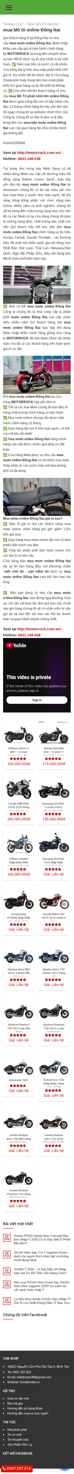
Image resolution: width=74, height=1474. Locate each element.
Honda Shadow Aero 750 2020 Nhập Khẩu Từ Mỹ (53, 1138)
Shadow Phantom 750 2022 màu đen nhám (18, 1028)
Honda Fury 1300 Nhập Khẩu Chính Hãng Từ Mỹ (53, 1083)
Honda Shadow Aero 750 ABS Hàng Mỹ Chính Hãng (19, 1138)
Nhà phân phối (17, 1429)
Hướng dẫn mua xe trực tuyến (27, 1413)
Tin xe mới (14, 1434)
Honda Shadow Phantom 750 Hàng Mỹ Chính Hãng (18, 1194)
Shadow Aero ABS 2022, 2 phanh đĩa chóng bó (19, 973)
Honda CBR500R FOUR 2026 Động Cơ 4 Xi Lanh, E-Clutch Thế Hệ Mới (19, 809)
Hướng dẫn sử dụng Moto (24, 1408)
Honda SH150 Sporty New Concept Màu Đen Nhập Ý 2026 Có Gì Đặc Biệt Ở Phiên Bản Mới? (42, 1239)
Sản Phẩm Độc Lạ (19, 1444)
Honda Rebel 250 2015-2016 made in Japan (54, 917)
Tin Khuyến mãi (17, 1439)
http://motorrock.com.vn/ (39, 153)
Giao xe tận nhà (18, 1398)
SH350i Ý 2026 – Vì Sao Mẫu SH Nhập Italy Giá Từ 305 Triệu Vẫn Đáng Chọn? (40, 1271)
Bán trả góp (15, 1403)
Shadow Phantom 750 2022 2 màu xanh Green (54, 1028)
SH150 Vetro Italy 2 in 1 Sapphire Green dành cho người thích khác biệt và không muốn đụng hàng (41, 1256)
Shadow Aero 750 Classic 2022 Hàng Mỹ (53, 973)
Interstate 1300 (18, 1080)
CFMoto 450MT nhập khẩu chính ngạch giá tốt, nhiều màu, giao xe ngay (18, 864)
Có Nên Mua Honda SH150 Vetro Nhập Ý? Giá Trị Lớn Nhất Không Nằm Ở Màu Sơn (42, 1301)
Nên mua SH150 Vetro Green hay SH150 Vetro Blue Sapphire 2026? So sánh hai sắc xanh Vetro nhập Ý (41, 1286)
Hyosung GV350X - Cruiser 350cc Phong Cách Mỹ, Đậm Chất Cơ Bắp (53, 809)
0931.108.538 (29, 159)
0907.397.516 (22, 1372)
